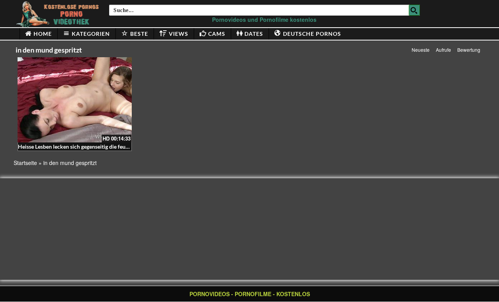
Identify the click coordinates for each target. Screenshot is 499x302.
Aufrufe (443, 49)
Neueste (421, 49)
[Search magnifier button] (414, 10)
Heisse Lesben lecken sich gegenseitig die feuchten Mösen (87, 146)
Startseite (25, 163)
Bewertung (468, 49)
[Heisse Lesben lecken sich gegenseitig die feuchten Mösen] (75, 99)
